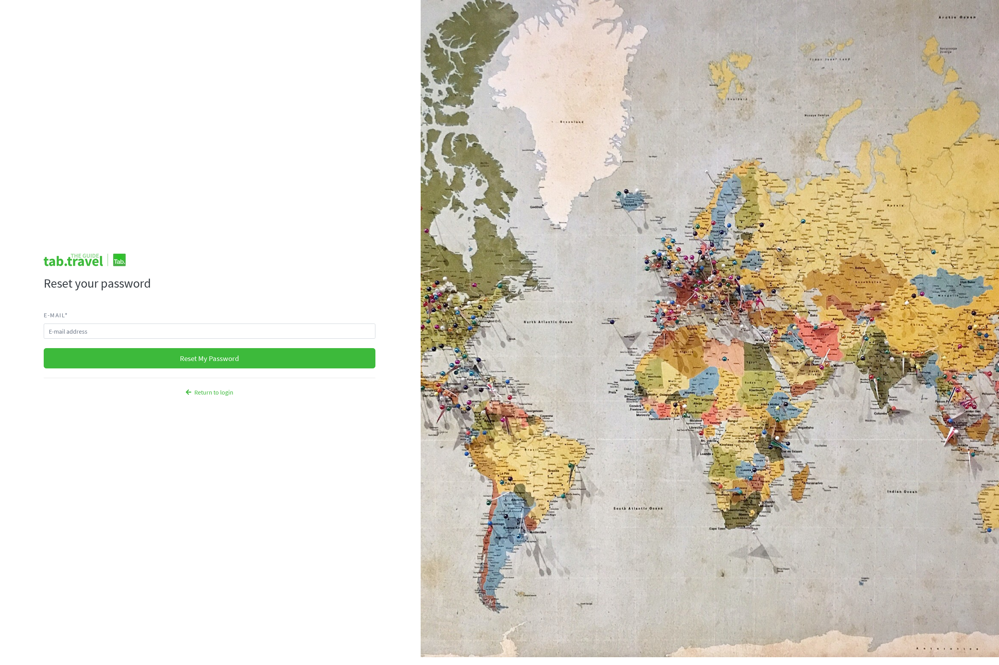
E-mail (56, 315)
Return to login (213, 392)
